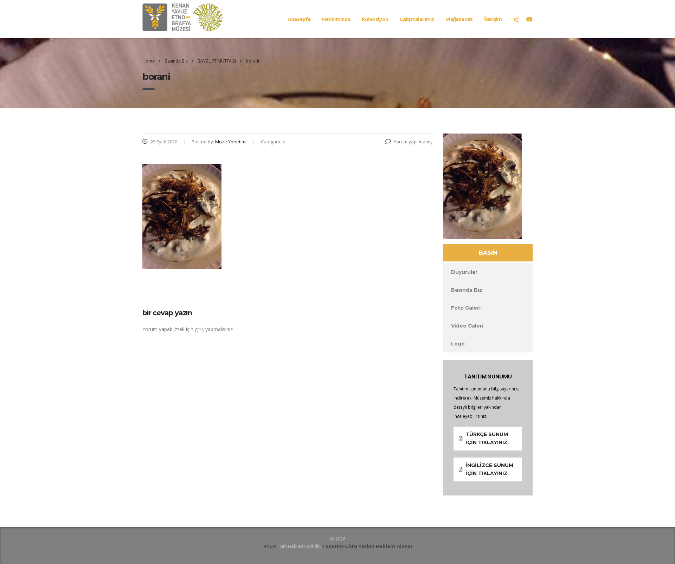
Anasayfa (299, 18)
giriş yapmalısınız (214, 329)
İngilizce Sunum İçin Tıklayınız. (489, 469)
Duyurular (464, 272)
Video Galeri (467, 326)
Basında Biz (466, 290)
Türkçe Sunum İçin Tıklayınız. (487, 438)
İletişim (493, 18)
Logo (458, 344)
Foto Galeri (466, 308)
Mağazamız (459, 18)
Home (148, 61)
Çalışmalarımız (417, 18)
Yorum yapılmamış (413, 141)
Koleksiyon (375, 18)
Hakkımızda (336, 18)
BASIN (488, 252)
